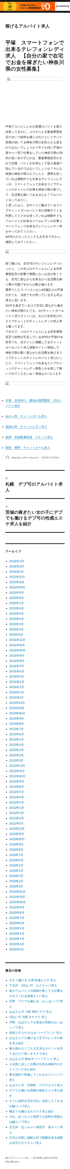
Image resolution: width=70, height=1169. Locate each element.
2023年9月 (16, 718)
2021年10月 (17, 839)
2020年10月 (17, 902)
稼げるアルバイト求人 (27, 26)
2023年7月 (16, 729)
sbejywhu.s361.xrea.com (24, 457)
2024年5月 (16, 676)
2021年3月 (16, 876)
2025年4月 (16, 619)
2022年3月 (16, 813)
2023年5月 (16, 739)
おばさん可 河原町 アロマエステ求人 (36, 1085)
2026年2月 (16, 566)
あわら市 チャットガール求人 (26, 416)
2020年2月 (16, 944)
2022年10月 (17, 776)
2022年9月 (16, 781)
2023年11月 (16, 708)
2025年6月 (16, 608)
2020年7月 (16, 918)
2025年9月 (16, 592)
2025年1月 (16, 634)
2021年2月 (16, 881)
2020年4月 (16, 933)
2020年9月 (16, 907)
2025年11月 (16, 582)
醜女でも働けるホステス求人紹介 (31, 1111)
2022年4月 (16, 807)
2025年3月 (16, 624)
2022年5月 (16, 802)
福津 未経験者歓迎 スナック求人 (29, 437)
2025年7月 (16, 603)
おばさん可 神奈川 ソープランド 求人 (34, 1059)
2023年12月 (17, 703)
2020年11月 (17, 897)
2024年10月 (17, 650)
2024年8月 (16, 661)
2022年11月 (17, 771)
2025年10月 (17, 587)
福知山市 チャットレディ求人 (26, 426)
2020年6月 (16, 923)
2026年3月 (16, 561)
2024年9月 (16, 655)
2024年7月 (16, 666)
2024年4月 (16, 682)
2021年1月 (16, 886)
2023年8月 (16, 724)
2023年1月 (16, 760)
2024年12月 (17, 640)
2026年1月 (16, 571)
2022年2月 (16, 818)
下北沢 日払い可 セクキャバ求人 (33, 985)
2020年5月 (16, 928)
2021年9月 (16, 844)
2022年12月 (17, 766)
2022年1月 (16, 823)
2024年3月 (16, 687)
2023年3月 (16, 750)
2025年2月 (16, 629)
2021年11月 (16, 834)
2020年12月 (17, 891)
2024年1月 (16, 697)
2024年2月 (16, 692)
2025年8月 (16, 598)
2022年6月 (16, 797)
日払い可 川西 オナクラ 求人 (28, 1017)
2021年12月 (17, 828)
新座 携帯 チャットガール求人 (27, 447)
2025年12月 (17, 577)
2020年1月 (16, 949)
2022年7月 (16, 792)
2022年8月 (16, 787)
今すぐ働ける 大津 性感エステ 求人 (32, 980)
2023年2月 (16, 755)
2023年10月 (17, 713)
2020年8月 (16, 912)
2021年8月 (16, 849)
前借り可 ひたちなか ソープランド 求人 (35, 1032)
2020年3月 (16, 939)
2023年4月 (16, 745)
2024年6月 (16, 671)
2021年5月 (16, 865)
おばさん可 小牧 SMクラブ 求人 (30, 1012)
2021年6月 (16, 860)
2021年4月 (16, 870)
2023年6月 (16, 734)
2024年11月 (17, 645)
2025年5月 (16, 613)
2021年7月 (16, 855)
